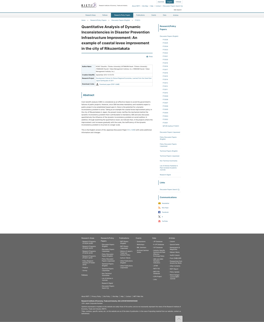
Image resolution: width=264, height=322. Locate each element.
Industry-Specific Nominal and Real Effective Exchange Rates (159, 253)
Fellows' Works (175, 252)
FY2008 (165, 99)
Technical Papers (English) (169, 151)
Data (154, 238)
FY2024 (165, 46)
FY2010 (165, 93)
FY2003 (165, 116)
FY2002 (165, 119)
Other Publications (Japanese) (126, 266)
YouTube (165, 221)
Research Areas (87, 238)
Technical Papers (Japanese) (169, 156)
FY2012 (165, 86)
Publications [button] (140, 15)
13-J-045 (131, 130)
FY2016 (165, 73)
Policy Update (174, 272)
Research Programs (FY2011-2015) (89, 257)
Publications (124, 238)
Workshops (140, 244)
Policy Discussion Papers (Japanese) (108, 260)
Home (83, 20)
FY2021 (165, 56)
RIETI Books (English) (124, 242)
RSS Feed (165, 208)
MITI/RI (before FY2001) (171, 126)
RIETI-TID (156, 268)
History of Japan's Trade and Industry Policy (126, 253)
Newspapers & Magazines (175, 248)
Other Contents (175, 266)
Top (179, 319)
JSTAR (155, 266)
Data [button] (165, 15)
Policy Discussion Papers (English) (107, 255)
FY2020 (165, 59)
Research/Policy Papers (98, 20)
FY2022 (165, 53)
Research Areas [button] (90, 15)
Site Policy (106, 296)
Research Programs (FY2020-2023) (89, 247)
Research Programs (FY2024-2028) (89, 242)
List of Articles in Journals (107, 279)
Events (138, 238)
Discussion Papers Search (171, 6)
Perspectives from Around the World (176, 262)
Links (155, 279)
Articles (172, 238)
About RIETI (136, 6)
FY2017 (165, 69)
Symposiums (141, 241)
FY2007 (165, 103)
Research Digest (165, 175)
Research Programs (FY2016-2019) (89, 252)
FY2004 (165, 113)
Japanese (160, 2)
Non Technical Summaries (168, 161)
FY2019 (165, 63)
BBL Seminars (141, 247)
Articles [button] (176, 15)
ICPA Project (157, 276)
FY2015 (165, 76)
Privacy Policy (96, 296)
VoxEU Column (175, 255)
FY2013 (137, 20)
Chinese (178, 2)
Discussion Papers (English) (120, 20)
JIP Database (157, 241)
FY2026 (165, 39)
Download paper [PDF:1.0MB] (109, 84)
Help (151, 6)
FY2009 (165, 96)
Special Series (174, 244)
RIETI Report (174, 269)
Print (151, 57)
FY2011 (165, 89)
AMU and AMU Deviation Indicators (158, 261)
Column (172, 241)
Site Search (178, 10)
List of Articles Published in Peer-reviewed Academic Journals (169, 168)
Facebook (165, 212)
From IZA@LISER (175, 258)
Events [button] (154, 15)
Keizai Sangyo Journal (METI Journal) (174, 276)
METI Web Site (138, 296)
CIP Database (158, 247)
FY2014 (165, 79)
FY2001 (165, 123)
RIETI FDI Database (156, 272)
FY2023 (165, 49)
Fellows (84, 275)
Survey (84, 270)
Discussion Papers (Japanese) (170, 132)
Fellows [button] (105, 15)
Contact (158, 6)
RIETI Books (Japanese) (124, 247)
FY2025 (165, 43)
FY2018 (165, 66)
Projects (85, 267)
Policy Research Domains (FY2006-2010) (88, 262)
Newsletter (165, 203)
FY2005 (165, 109)
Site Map (145, 6)
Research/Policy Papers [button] (122, 15)
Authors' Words (125, 258)
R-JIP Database (158, 244)
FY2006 (165, 106)
